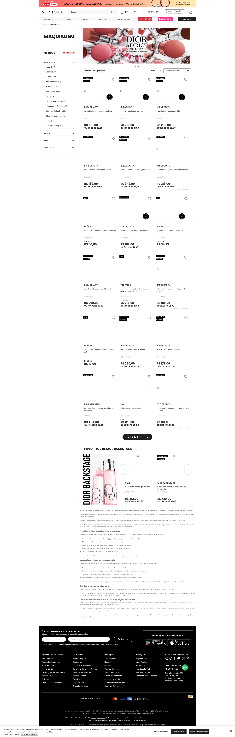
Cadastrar (123, 639)
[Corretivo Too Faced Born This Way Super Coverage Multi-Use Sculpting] (136, 268)
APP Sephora (110, 659)
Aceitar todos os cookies (199, 731)
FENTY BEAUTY (164, 404)
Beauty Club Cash (143, 672)
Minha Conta (47, 669)
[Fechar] (231, 731)
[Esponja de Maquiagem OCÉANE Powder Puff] (100, 329)
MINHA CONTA (153, 12)
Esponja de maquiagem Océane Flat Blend (100, 230)
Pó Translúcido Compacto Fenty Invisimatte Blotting (173, 409)
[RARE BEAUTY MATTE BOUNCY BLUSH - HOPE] (173, 149)
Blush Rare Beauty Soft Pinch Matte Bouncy (173, 170)
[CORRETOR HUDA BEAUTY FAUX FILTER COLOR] (100, 268)
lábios (116, 551)
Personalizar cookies (82, 672)
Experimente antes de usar (116, 683)
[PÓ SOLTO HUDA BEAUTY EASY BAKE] (136, 90)
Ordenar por (155, 71)
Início (45, 25)
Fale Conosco (47, 659)
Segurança (77, 662)
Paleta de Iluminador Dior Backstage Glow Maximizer (100, 409)
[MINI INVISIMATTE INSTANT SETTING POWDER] (173, 387)
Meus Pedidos (48, 666)
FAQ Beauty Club (143, 669)
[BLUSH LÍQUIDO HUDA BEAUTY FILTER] (173, 90)
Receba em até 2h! (112, 679)
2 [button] (138, 67)
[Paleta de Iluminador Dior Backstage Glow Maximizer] (100, 387)
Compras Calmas (111, 686)
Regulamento (141, 659)
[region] (117, 731)
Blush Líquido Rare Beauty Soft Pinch (134, 230)
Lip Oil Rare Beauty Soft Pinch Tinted (97, 170)
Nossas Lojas (47, 676)
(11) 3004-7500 (171, 669)
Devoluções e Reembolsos (53, 672)
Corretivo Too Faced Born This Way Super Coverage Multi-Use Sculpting (135, 290)
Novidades (109, 662)
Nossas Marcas (79, 676)
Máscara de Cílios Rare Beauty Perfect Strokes (171, 290)
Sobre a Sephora (80, 659)
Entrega (45, 679)
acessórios (112, 563)
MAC (122, 404)
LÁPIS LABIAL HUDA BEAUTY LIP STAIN (169, 350)
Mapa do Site (78, 683)
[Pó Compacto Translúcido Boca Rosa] (173, 210)
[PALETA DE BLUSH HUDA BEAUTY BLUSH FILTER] (136, 149)
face (109, 539)
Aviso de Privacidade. (112, 645)
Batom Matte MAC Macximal (130, 408)
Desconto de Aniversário (146, 676)
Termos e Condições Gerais (85, 669)
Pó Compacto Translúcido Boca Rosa (170, 230)
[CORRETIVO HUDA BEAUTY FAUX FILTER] (136, 329)
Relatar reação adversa (52, 683)
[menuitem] (48, 19)
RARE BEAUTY (91, 166)
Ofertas (107, 666)
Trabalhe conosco (80, 686)
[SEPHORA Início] (52, 12)
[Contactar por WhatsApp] (185, 667)
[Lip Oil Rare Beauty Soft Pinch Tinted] (100, 149)
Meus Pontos (141, 662)
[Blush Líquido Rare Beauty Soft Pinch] (136, 210)
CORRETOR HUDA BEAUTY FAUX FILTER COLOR (98, 289)
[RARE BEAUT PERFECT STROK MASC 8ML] (173, 268)
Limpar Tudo (69, 53)
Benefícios (140, 666)
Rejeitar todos (179, 731)
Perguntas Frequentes (51, 662)
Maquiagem (54, 25)
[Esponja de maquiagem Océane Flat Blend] (100, 210)
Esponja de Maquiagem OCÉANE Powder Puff (99, 351)
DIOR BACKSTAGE (92, 404)
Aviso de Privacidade (82, 666)
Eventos (76, 679)
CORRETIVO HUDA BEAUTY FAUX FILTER (132, 350)
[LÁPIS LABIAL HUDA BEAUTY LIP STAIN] (173, 329)
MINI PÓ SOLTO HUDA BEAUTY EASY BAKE (98, 111)
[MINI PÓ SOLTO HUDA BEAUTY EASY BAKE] (100, 90)
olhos (128, 548)
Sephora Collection (112, 672)
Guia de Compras (111, 669)
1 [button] (135, 67)
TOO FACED (125, 285)
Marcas (187, 19)
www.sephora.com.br (108, 711)
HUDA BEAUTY (91, 107)
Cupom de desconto (113, 676)
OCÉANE (88, 227)
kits (83, 593)
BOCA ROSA (162, 227)
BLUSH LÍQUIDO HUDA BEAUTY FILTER (168, 111)
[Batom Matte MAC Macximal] (136, 387)
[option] (136, 46)
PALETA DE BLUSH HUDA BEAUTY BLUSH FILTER (135, 170)
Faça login (170, 13)
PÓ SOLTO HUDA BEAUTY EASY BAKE (132, 111)
